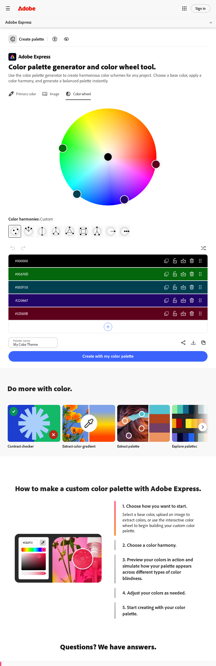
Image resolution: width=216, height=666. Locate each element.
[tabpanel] (108, 171)
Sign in (200, 8)
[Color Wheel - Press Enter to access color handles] (108, 157)
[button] (184, 8)
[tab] (22, 94)
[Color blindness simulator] (66, 39)
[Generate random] (203, 248)
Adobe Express (18, 22)
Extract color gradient (78, 446)
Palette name (21, 340)
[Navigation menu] (8, 8)
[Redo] (23, 248)
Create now (34, 423)
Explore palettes (184, 446)
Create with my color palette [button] (108, 356)
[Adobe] (26, 8)
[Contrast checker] (55, 39)
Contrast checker (21, 446)
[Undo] (12, 248)
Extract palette (128, 446)
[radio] (14, 231)
